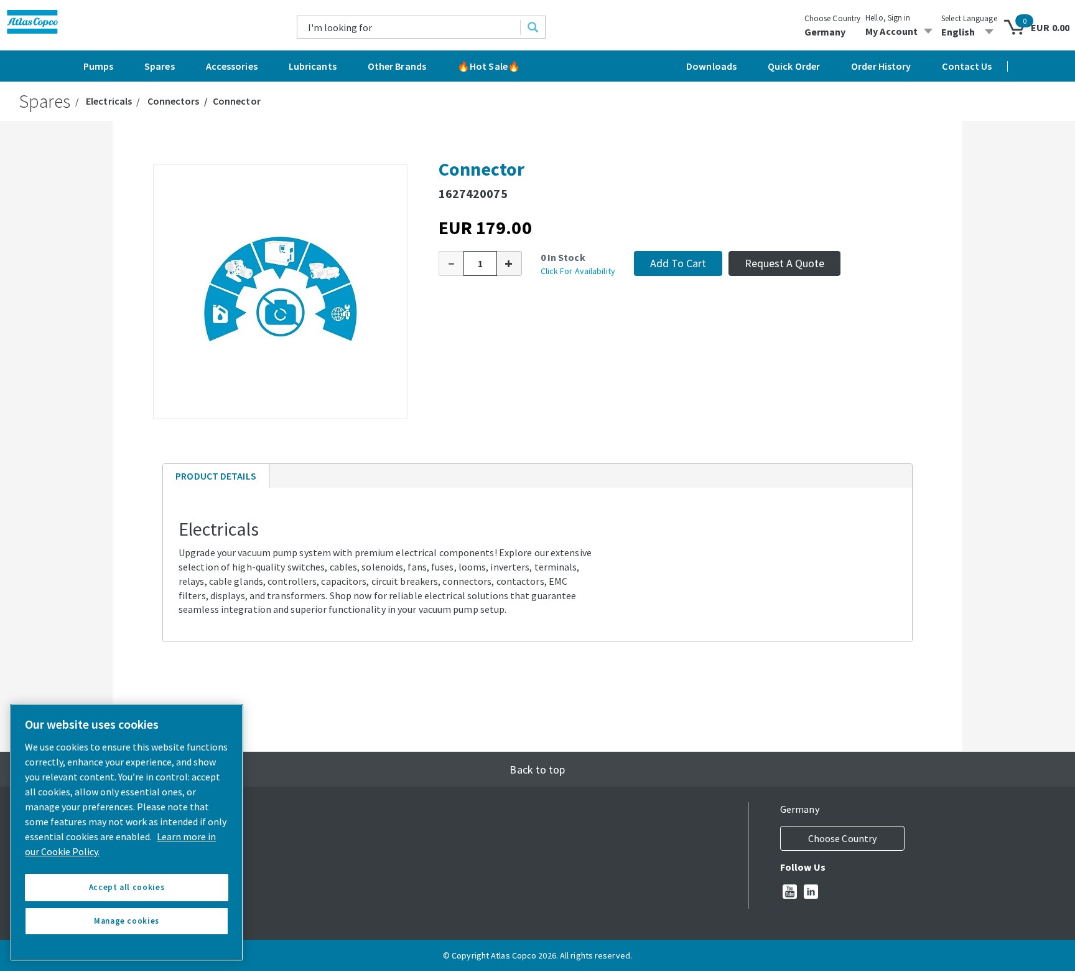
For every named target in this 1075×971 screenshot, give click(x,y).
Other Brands (397, 66)
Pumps (98, 66)
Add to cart (678, 263)
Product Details (215, 478)
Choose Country (832, 18)
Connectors (173, 101)
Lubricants (313, 66)
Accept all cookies (127, 887)
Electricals (109, 101)
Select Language (969, 18)
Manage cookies (126, 921)
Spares (159, 66)
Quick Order (794, 66)
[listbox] (969, 32)
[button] (451, 263)
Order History (881, 66)
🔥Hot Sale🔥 (488, 66)
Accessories (232, 66)
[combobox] (409, 27)
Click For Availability (578, 271)
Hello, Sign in (887, 17)
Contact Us (967, 66)
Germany (825, 32)
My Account (891, 31)
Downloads (711, 66)
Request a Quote (784, 263)
